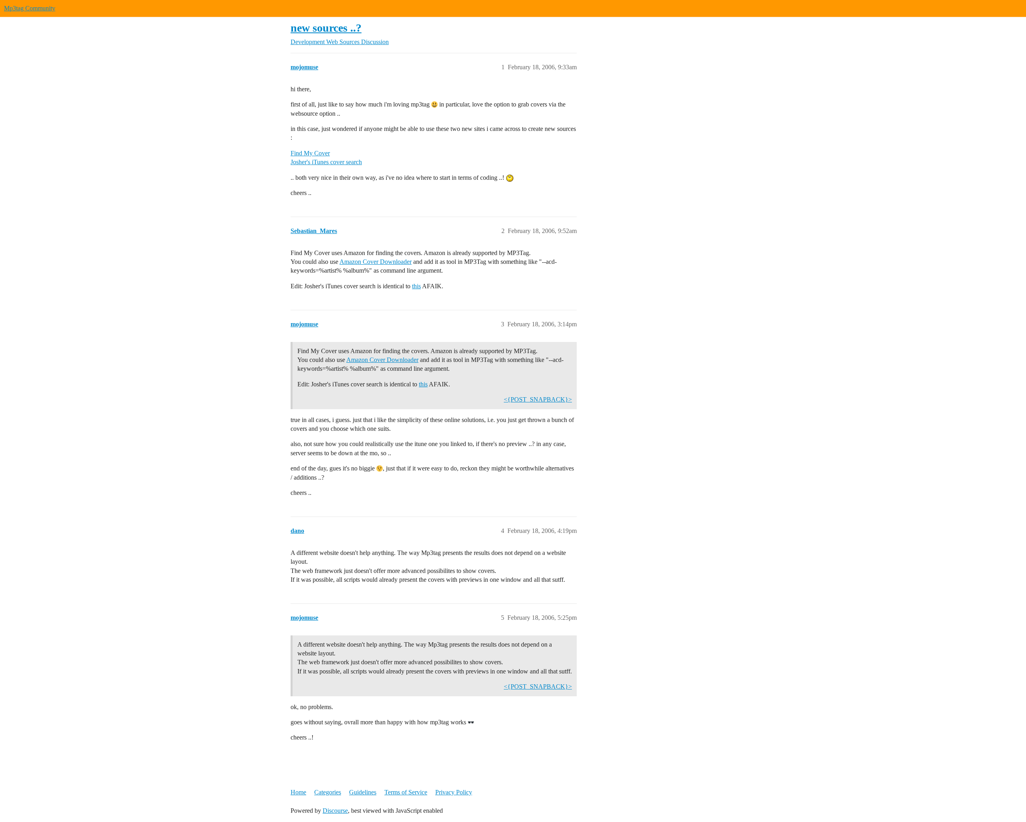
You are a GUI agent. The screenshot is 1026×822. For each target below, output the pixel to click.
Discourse (335, 810)
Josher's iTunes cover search (326, 162)
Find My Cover (310, 153)
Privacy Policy (453, 792)
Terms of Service (405, 792)
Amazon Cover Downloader (375, 261)
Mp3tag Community (29, 8)
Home (298, 792)
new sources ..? (326, 28)
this (416, 286)
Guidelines (362, 792)
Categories (327, 792)
